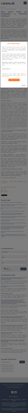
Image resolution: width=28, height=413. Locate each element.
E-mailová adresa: (6, 68)
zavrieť (23, 85)
